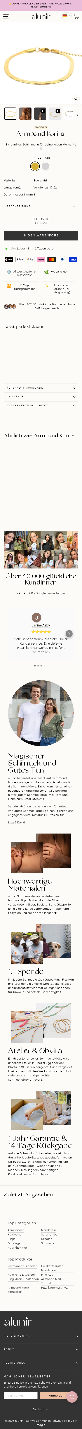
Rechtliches (14, 1362)
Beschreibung (19, 206)
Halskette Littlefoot (21, 1275)
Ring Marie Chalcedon (23, 1279)
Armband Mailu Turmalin (52, 1281)
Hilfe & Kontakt (18, 1336)
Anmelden (57, 1396)
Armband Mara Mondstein (18, 1290)
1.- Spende (15, 396)
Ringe (12, 1239)
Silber (45, 166)
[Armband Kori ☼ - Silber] (21, 355)
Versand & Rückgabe (25, 387)
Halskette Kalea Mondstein (52, 1268)
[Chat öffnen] (72, 1397)
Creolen (46, 1239)
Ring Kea (47, 1275)
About (9, 1349)
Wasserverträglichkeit (27, 405)
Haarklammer (17, 1248)
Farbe (41, 158)
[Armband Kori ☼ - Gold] (21, 350)
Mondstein (48, 1230)
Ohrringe (14, 1243)
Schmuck (47, 1243)
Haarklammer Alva (54, 1288)
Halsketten (15, 1235)
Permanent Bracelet (22, 1266)
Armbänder (16, 1230)
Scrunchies (49, 1235)
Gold (35, 166)
